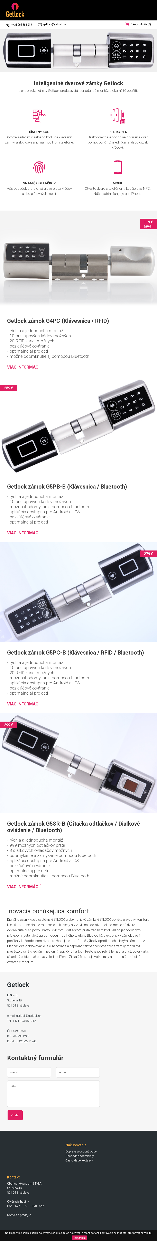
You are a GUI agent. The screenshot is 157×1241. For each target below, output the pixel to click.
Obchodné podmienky (79, 1156)
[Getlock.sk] (15, 16)
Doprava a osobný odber (81, 1151)
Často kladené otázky (79, 1160)
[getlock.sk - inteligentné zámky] (78, 50)
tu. (150, 1232)
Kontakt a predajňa (19, 1215)
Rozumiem (79, 1237)
